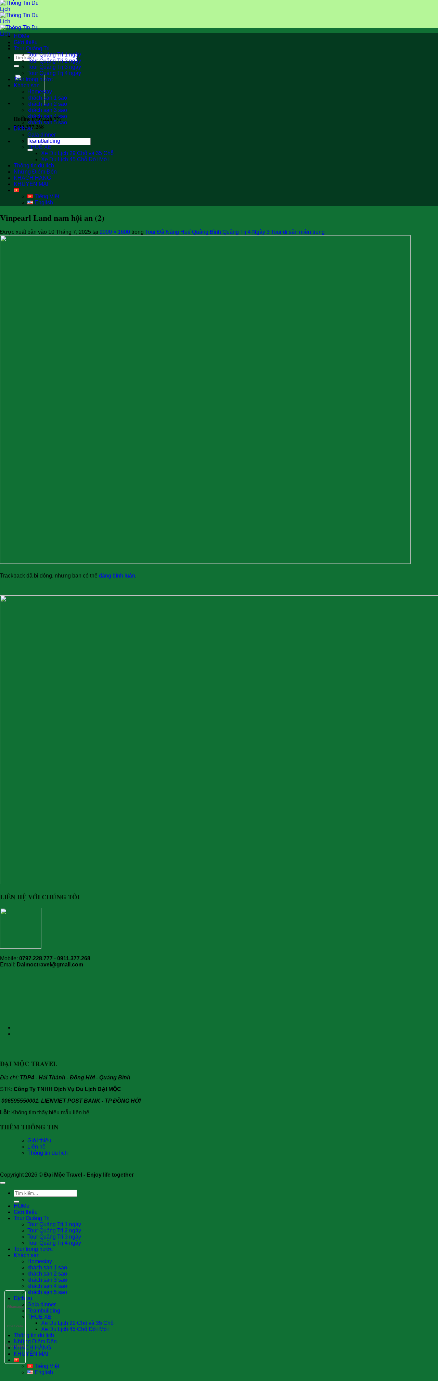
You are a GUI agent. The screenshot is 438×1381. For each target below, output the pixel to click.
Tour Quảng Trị (32, 48)
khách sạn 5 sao (47, 122)
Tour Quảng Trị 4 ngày (54, 73)
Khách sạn (27, 85)
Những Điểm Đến (35, 172)
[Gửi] (16, 66)
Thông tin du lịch (34, 165)
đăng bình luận (117, 576)
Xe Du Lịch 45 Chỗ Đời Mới (75, 159)
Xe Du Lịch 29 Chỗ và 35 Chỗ (77, 153)
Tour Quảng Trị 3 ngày (54, 67)
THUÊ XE (39, 147)
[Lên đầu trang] (2, 1183)
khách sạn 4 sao (47, 116)
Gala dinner (41, 135)
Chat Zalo (15, 1326)
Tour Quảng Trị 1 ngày (54, 55)
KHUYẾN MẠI (31, 184)
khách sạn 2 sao (47, 104)
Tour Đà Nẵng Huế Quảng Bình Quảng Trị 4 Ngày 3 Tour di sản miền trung (235, 232)
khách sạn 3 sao (47, 110)
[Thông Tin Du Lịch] (19, 21)
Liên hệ (36, 1147)
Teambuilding (43, 141)
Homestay (39, 91)
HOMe (21, 36)
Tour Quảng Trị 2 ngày (54, 61)
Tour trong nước (33, 79)
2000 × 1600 (115, 232)
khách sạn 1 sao (47, 98)
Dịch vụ (23, 128)
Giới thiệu (26, 42)
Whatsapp (15, 1306)
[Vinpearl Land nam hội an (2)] (205, 562)
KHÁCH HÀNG (32, 178)
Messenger (15, 1345)
